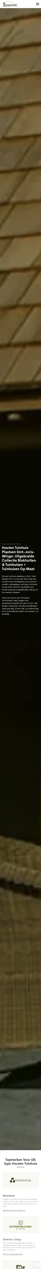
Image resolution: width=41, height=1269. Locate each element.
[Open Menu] (37, 4)
